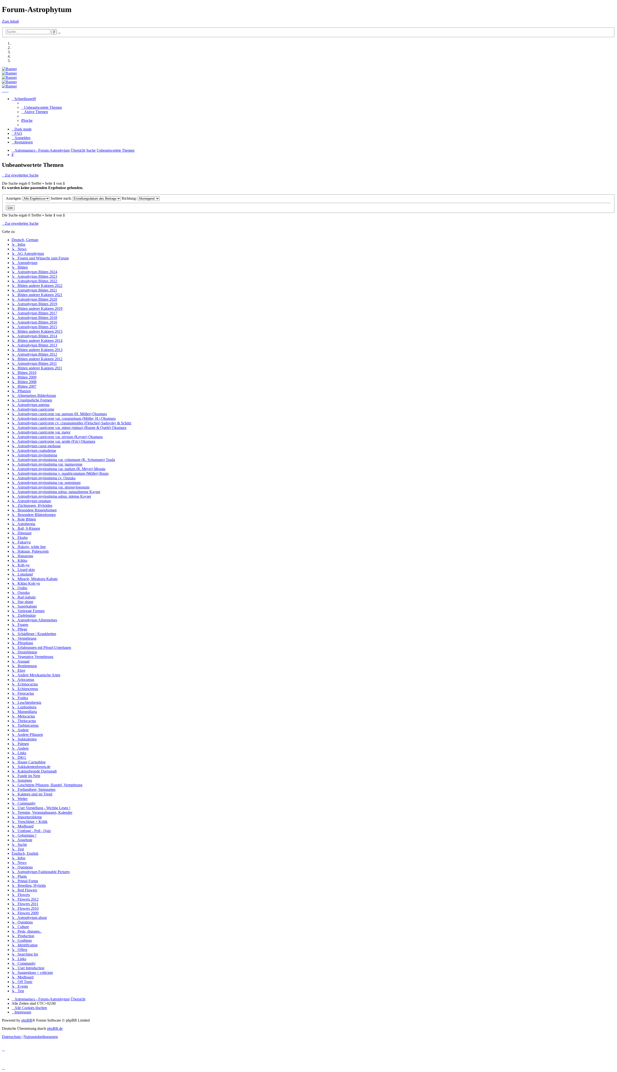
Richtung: (130, 198)
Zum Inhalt (10, 21)
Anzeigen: (14, 198)
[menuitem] (41, 107)
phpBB (26, 1020)
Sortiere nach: (62, 198)
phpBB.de (55, 1028)
